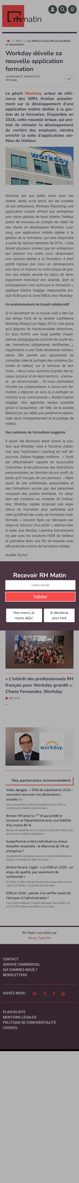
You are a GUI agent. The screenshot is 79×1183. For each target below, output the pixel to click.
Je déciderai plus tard (59, 615)
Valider (40, 596)
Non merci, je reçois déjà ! (24, 615)
